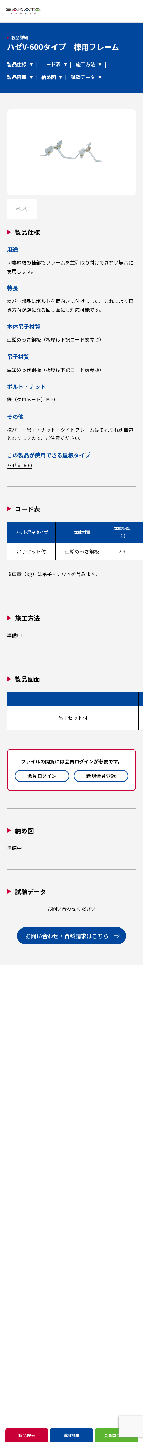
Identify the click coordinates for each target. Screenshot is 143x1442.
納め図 (48, 77)
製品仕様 (16, 64)
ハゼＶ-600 (19, 465)
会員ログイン (42, 775)
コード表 (51, 64)
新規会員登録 (101, 775)
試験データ (83, 77)
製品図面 (16, 77)
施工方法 (85, 64)
